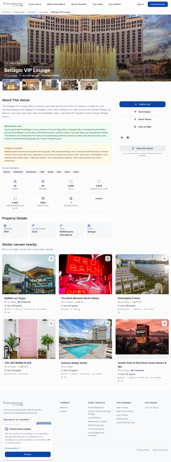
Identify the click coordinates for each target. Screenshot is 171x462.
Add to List (144, 104)
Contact (63, 411)
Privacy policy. (11, 448)
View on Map (144, 126)
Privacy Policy (143, 450)
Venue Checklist (78, 4)
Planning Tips (122, 419)
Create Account (158, 4)
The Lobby (98, 4)
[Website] (121, 137)
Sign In (140, 4)
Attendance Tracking (97, 421)
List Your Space (151, 407)
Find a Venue (35, 4)
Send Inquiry (144, 111)
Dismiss (27, 454)
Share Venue (144, 119)
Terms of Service (160, 450)
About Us (64, 407)
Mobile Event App (96, 425)
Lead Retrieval (94, 418)
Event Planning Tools (125, 422)
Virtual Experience (96, 429)
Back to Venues (16, 63)
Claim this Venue (144, 148)
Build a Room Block (56, 4)
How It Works (115, 4)
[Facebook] (127, 137)
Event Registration (96, 407)
